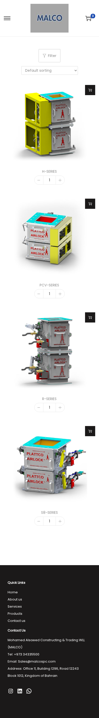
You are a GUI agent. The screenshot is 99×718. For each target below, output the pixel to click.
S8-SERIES (49, 512)
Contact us (16, 620)
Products (15, 613)
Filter (52, 55)
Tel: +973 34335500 (23, 654)
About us (15, 599)
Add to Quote (90, 90)
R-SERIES (49, 398)
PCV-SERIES (49, 285)
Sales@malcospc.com (37, 661)
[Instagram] (11, 691)
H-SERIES (49, 171)
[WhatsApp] (29, 691)
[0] (88, 18)
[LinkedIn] (20, 691)
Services (15, 606)
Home (13, 592)
